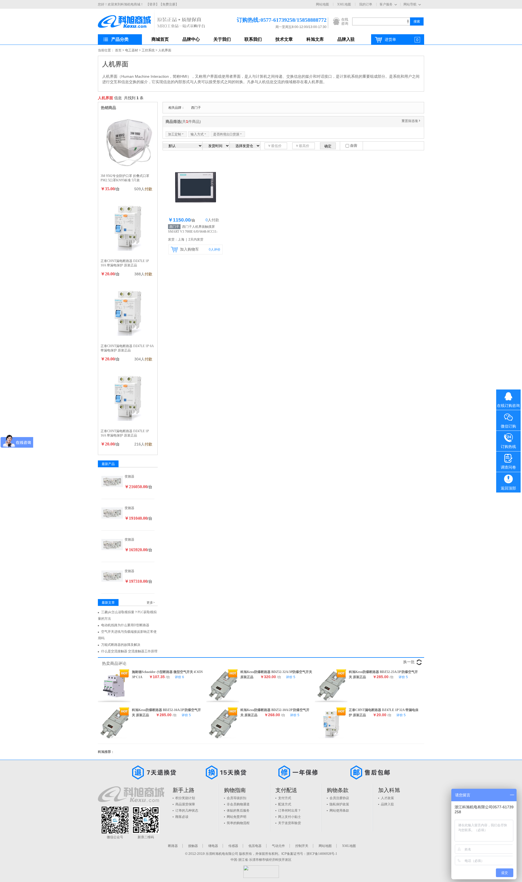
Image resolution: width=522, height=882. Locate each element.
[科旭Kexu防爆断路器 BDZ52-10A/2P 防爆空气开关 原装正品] (222, 724)
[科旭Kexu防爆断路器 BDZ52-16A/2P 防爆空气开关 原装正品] (114, 724)
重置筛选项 (411, 121)
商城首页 (160, 39)
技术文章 (284, 39)
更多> (151, 602)
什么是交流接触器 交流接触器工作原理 (129, 651)
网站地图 (322, 4)
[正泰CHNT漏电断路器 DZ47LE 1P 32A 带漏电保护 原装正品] (331, 724)
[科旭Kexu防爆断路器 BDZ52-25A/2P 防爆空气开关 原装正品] (331, 685)
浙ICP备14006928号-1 (321, 854)
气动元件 (278, 846)
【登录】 (152, 4)
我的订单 (365, 4)
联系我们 (253, 39)
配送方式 (284, 804)
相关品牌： (176, 108)
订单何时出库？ (289, 810)
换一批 (409, 662)
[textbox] (381, 21)
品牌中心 (191, 39)
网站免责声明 (236, 817)
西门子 (196, 108)
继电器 (213, 846)
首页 (118, 50)
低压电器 (255, 846)
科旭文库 (315, 39)
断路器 (173, 846)
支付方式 (284, 798)
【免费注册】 (169, 4)
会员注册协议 (339, 798)
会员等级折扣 (236, 798)
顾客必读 (181, 817)
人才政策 (387, 798)
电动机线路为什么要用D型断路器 (125, 625)
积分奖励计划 (185, 798)
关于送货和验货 (289, 823)
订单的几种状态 (186, 810)
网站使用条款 (339, 810)
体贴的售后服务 (238, 810)
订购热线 (508, 447)
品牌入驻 (346, 39)
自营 (353, 146)
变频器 (129, 476)
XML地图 (344, 4)
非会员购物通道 (238, 804)
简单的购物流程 (238, 823)
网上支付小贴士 (289, 817)
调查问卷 (508, 467)
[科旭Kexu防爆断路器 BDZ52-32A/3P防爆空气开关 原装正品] (222, 685)
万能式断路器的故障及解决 (120, 645)
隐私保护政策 (339, 804)
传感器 (233, 846)
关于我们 (222, 39)
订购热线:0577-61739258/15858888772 (273, 20)
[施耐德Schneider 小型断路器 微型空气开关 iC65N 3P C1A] (114, 685)
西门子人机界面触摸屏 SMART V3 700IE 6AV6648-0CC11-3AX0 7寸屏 (192, 231)
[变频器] (112, 481)
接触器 (193, 846)
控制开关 (301, 846)
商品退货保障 (185, 804)
